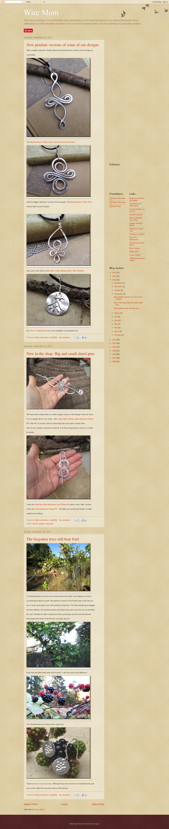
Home (64, 804)
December (118, 283)
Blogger (96, 824)
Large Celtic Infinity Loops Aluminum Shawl (75, 419)
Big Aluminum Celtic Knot (81, 202)
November (118, 287)
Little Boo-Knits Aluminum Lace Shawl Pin (52, 504)
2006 (114, 362)
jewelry (41, 524)
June (116, 320)
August (117, 313)
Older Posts (98, 804)
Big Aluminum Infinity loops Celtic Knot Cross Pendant (52, 142)
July (116, 317)
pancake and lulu (135, 215)
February (118, 335)
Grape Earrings (45, 784)
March (117, 331)
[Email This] (75, 337)
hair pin (35, 524)
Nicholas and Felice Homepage (136, 199)
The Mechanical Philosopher (135, 205)
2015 (114, 273)
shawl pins (49, 524)
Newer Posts (30, 804)
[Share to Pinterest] (85, 337)
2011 (114, 343)
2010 (114, 347)
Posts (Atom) (39, 809)
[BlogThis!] (78, 337)
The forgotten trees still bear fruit (53, 538)
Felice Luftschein (118, 198)
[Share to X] (80, 337)
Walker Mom (134, 252)
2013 (114, 280)
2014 (114, 276)
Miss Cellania (134, 248)
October (117, 290)
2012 (114, 340)
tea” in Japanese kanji (40, 331)
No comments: (65, 337)
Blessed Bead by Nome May (135, 219)
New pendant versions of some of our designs (63, 44)
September (118, 294)
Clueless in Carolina (137, 234)
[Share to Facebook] (83, 337)
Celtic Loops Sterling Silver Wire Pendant (67, 271)
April (116, 328)
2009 (114, 351)
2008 (114, 354)
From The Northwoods (133, 238)
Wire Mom (41, 12)
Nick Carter (116, 206)
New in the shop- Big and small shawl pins (60, 353)
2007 (114, 358)
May (116, 324)
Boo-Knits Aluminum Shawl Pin (44, 509)
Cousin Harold (134, 255)
